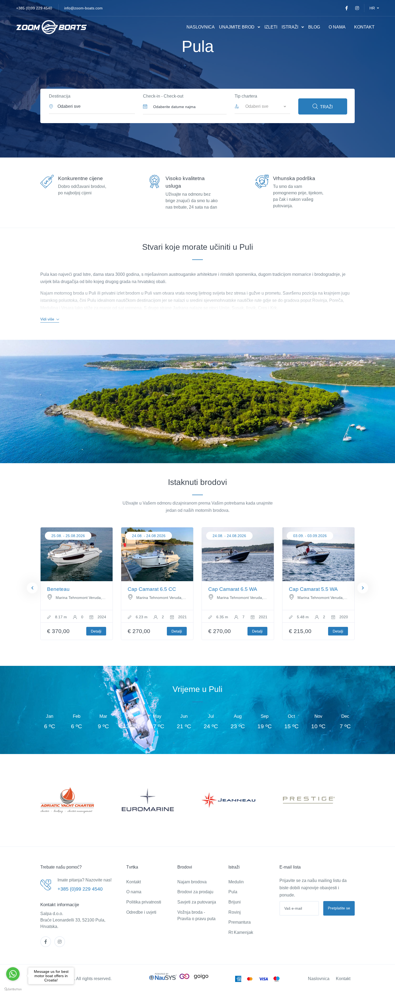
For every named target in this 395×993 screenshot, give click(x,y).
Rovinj (234, 912)
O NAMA (337, 27)
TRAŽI (326, 107)
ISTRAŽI (290, 27)
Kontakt (133, 882)
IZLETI (270, 27)
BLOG (314, 27)
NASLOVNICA (200, 27)
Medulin (236, 882)
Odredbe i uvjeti (141, 912)
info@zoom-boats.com (83, 8)
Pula (232, 892)
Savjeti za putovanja (196, 902)
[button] (374, 8)
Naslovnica (318, 978)
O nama (133, 892)
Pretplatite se (339, 908)
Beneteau (58, 589)
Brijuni (234, 902)
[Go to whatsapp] (13, 974)
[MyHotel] (51, 27)
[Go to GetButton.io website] (12, 987)
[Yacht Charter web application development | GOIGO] (193, 976)
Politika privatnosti (143, 902)
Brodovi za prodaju (195, 892)
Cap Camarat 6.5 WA (232, 589)
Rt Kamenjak (240, 932)
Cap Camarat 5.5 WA (313, 589)
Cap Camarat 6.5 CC (152, 589)
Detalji (96, 631)
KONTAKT (364, 27)
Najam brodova (192, 882)
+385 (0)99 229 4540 (34, 8)
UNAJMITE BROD (236, 27)
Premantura (239, 922)
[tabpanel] (76, 583)
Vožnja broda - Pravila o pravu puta (196, 915)
